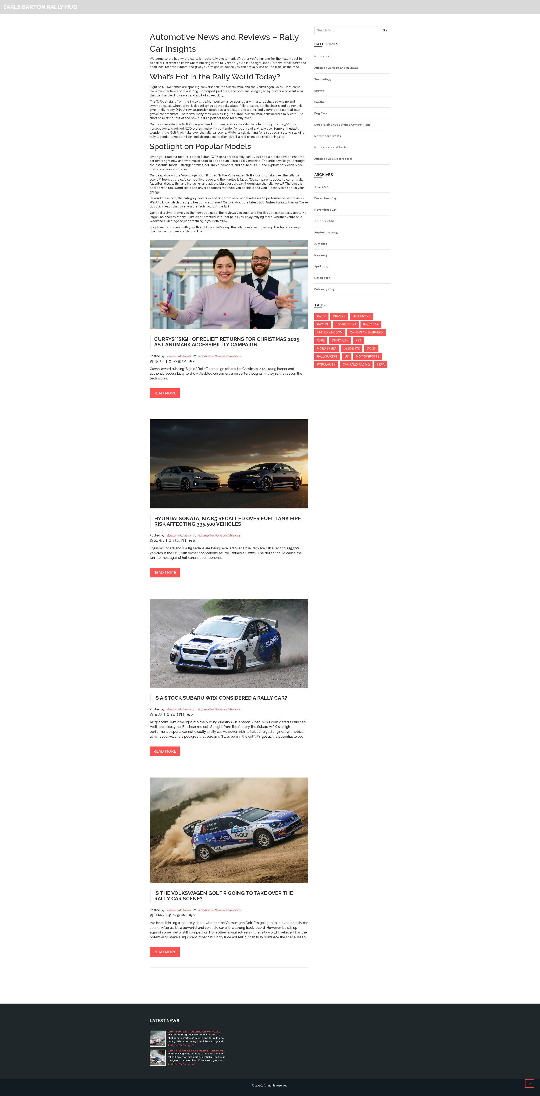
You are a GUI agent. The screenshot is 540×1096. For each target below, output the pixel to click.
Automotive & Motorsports (333, 158)
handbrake (361, 316)
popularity (326, 364)
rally (321, 316)
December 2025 (325, 198)
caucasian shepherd (366, 332)
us (347, 356)
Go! (385, 30)
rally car (370, 324)
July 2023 (320, 243)
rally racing (327, 356)
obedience (351, 348)
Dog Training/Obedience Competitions (342, 124)
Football (320, 102)
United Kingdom (330, 332)
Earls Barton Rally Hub (40, 7)
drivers (339, 316)
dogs (371, 348)
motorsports (367, 356)
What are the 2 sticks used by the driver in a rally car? (196, 1051)
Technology (322, 79)
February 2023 (324, 289)
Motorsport (322, 56)
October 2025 (324, 221)
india (381, 364)
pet (358, 340)
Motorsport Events (327, 136)
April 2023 (321, 266)
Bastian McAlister (179, 356)
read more (164, 393)
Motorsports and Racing (331, 147)
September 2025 (326, 232)
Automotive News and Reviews (219, 356)
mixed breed (326, 348)
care (321, 340)
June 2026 (321, 187)
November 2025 (325, 209)
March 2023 (322, 277)
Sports (319, 90)
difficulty (340, 340)
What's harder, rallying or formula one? (193, 1032)
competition (345, 324)
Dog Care (320, 113)
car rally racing (356, 364)
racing (322, 324)
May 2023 (320, 255)
